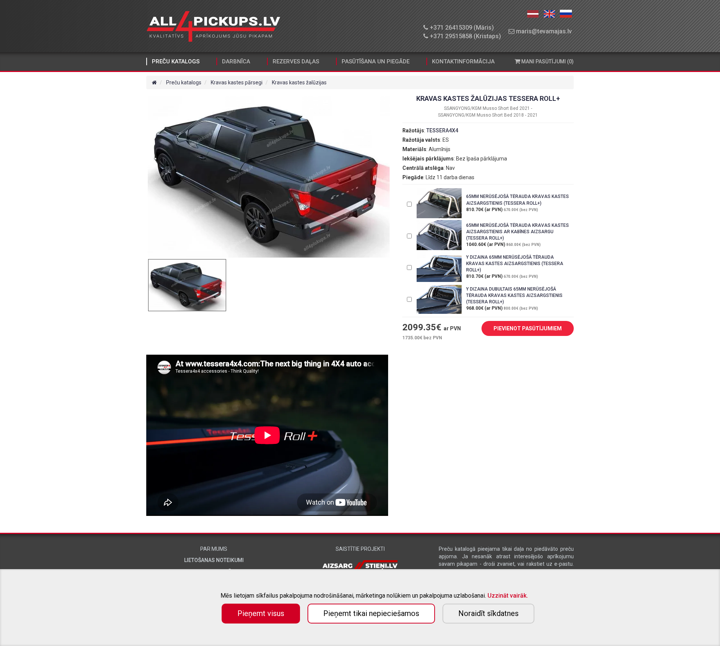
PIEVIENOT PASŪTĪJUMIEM (528, 328)
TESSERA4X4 (442, 130)
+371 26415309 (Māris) (461, 27)
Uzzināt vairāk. (508, 595)
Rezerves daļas (296, 61)
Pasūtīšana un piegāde (376, 61)
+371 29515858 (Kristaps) (464, 36)
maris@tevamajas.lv (543, 31)
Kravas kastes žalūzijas (299, 82)
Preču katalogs (176, 61)
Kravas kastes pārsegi (236, 82)
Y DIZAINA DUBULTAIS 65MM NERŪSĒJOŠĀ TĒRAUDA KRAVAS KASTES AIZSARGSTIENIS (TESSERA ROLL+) (514, 295)
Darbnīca (236, 61)
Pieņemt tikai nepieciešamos (371, 613)
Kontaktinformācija (463, 61)
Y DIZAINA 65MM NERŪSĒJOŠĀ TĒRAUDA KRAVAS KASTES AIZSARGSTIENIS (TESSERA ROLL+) (514, 264)
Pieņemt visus (260, 613)
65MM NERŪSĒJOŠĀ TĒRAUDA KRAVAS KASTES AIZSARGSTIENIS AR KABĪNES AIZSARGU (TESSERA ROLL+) (517, 232)
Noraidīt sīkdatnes (488, 613)
